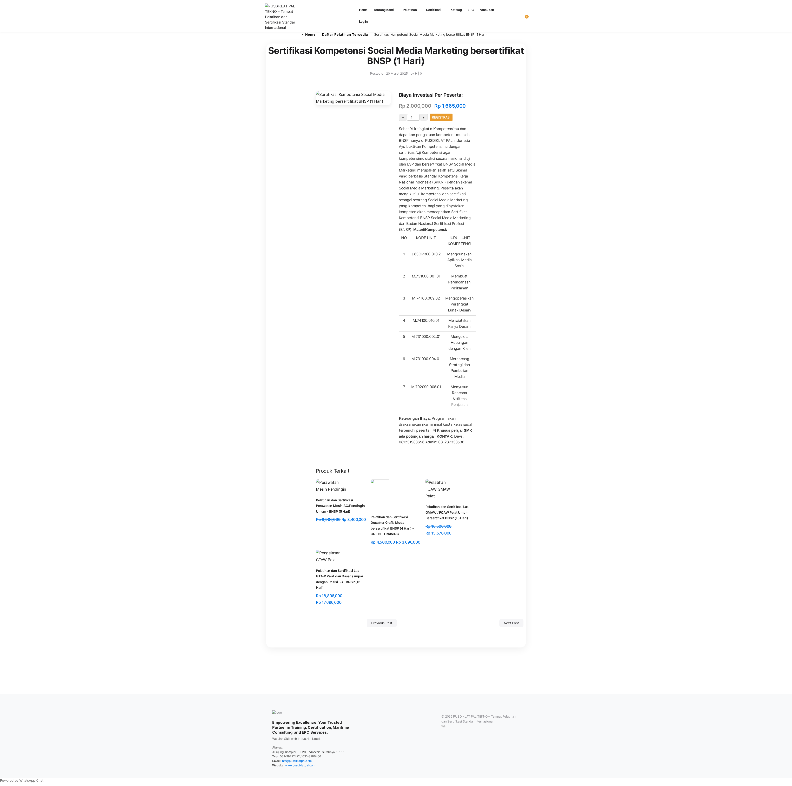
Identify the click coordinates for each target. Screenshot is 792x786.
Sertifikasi (433, 10)
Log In (363, 21)
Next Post (511, 623)
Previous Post (381, 623)
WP (443, 726)
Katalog (456, 10)
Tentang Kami (383, 10)
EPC (471, 10)
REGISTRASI (441, 117)
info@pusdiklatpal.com (297, 761)
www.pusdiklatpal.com (300, 765)
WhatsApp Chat (31, 780)
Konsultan (487, 10)
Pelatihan (410, 10)
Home (363, 10)
